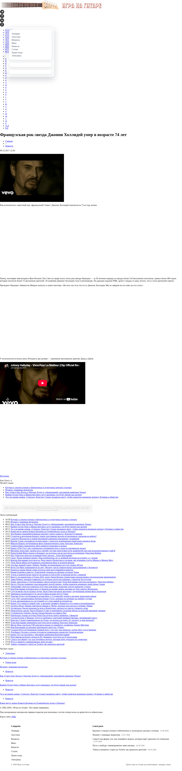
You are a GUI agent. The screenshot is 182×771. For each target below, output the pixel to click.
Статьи (14, 751)
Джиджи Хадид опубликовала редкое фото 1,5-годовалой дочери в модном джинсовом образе (53, 596)
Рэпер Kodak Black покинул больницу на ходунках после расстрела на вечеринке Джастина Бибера (56, 553)
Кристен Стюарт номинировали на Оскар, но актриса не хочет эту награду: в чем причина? (52, 620)
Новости (9, 146)
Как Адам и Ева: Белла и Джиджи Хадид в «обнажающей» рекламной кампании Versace (45, 492)
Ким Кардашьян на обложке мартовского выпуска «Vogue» (37, 627)
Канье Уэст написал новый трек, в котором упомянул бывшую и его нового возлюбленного (53, 603)
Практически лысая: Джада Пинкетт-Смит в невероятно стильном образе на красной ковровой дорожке (58, 610)
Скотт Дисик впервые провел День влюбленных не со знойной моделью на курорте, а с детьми (54, 558)
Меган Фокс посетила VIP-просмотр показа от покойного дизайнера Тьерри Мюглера (50, 625)
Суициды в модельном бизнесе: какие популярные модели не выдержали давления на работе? (54, 536)
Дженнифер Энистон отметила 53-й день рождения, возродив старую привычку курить (51, 587)
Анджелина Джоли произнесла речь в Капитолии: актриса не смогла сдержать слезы (49, 608)
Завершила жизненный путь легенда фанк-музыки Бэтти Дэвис (39, 594)
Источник (4, 476)
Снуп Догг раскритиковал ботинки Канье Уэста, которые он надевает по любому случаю (51, 599)
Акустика (15, 735)
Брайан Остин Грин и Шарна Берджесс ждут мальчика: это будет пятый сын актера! (43, 495)
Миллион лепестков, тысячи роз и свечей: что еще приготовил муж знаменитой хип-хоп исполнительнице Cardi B (63, 551)
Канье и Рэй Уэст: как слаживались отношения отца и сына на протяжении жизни (48, 548)
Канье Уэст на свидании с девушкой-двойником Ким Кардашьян (40, 634)
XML (13, 717)
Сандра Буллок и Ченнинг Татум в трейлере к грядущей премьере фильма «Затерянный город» (54, 618)
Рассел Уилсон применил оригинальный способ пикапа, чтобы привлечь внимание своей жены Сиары (58, 584)
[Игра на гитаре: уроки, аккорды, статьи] (50, 9)
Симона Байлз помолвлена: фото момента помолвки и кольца (39, 546)
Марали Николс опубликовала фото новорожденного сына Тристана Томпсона (47, 543)
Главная (9, 141)
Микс (13, 743)
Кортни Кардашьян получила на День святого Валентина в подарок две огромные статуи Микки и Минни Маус (62, 560)
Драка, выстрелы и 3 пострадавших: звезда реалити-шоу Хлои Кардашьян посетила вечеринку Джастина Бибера (62, 582)
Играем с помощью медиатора (19, 490)
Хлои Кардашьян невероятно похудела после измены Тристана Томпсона (44, 622)
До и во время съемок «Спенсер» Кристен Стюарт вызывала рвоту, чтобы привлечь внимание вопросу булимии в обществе (61, 497)
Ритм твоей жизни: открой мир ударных (55, 508)
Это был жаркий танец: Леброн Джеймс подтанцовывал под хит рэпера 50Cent (47, 565)
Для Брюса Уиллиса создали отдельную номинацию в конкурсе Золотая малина (47, 632)
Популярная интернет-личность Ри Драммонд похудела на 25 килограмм (44, 637)
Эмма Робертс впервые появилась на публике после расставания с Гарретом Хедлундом (51, 579)
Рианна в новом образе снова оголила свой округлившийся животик (42, 570)
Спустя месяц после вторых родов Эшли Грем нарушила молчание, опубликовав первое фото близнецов (58, 591)
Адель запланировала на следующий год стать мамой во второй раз (41, 601)
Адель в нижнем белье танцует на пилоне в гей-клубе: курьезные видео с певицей (48, 575)
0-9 (6, 128)
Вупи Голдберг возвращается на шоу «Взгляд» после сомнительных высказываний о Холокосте (54, 567)
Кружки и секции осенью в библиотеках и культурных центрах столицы (38, 487)
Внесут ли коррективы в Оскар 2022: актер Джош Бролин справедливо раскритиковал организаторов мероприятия (63, 577)
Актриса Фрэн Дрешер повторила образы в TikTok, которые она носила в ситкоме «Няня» (52, 606)
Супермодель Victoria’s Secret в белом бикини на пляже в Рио (38, 613)
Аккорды (15, 731)
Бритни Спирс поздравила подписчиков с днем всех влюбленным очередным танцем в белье (53, 541)
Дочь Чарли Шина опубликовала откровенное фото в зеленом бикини (42, 563)
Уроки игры (10, 662)
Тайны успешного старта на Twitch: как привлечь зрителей (23, 508)
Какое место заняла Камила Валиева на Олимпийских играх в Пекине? (43, 531)
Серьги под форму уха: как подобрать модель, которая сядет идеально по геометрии (32, 507)
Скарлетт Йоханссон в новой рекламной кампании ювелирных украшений (45, 539)
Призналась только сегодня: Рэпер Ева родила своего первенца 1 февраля (44, 615)
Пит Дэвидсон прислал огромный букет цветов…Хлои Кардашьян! (41, 555)
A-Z (7, 126)
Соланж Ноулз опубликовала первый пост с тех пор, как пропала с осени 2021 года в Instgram (53, 630)
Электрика (10, 653)
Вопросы (15, 739)
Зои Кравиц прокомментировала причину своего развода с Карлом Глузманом (46, 534)
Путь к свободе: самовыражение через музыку (75, 507)
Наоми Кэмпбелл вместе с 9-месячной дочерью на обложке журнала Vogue (45, 572)
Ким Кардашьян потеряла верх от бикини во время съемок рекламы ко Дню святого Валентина (54, 589)
